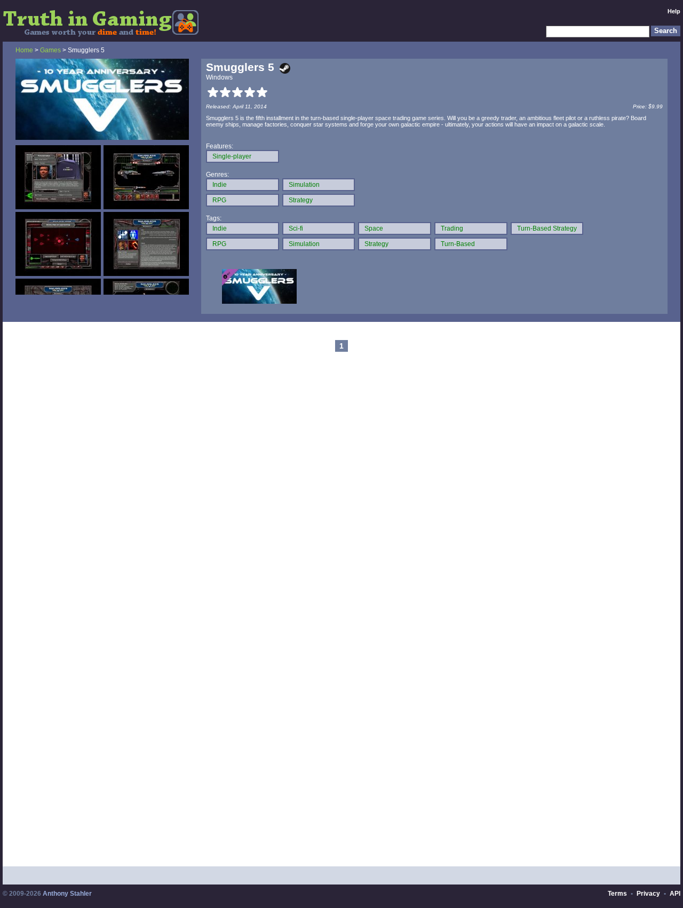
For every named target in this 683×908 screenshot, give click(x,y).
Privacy (648, 893)
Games (50, 50)
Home (24, 50)
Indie (219, 184)
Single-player (231, 156)
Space (373, 228)
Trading (452, 228)
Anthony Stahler (67, 893)
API (675, 893)
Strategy (301, 200)
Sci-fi (296, 228)
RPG (219, 200)
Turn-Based (458, 244)
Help (674, 11)
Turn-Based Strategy (547, 228)
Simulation (304, 184)
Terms (617, 893)
